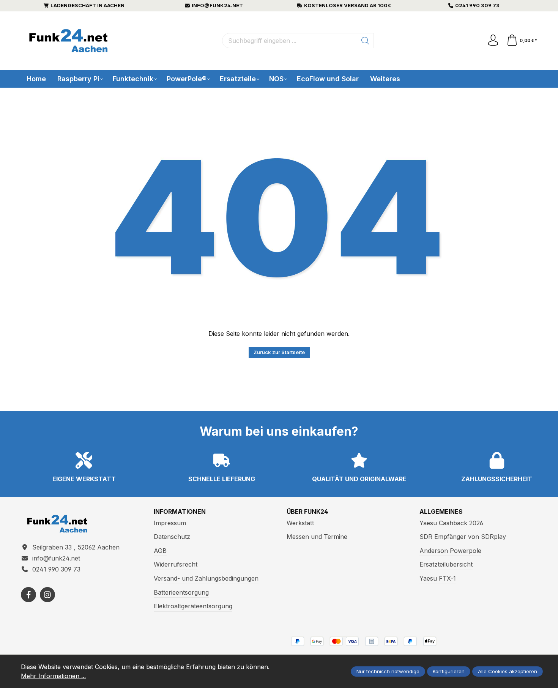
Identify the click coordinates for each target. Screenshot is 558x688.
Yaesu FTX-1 (437, 578)
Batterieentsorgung (181, 592)
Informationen (180, 512)
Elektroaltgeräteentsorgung (193, 606)
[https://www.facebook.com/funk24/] (28, 594)
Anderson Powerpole (450, 550)
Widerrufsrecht (175, 564)
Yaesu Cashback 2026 (451, 523)
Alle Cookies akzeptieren (507, 671)
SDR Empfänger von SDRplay (462, 536)
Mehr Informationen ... (53, 676)
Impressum (170, 523)
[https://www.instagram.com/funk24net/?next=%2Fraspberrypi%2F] (47, 594)
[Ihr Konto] (493, 41)
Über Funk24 (307, 512)
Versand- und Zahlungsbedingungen (206, 578)
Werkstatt (300, 523)
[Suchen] (365, 40)
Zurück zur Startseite (279, 352)
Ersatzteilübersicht (446, 564)
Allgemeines (441, 512)
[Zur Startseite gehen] (68, 41)
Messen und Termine (317, 536)
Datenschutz (172, 536)
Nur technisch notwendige (387, 671)
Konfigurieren (449, 671)
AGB (160, 550)
